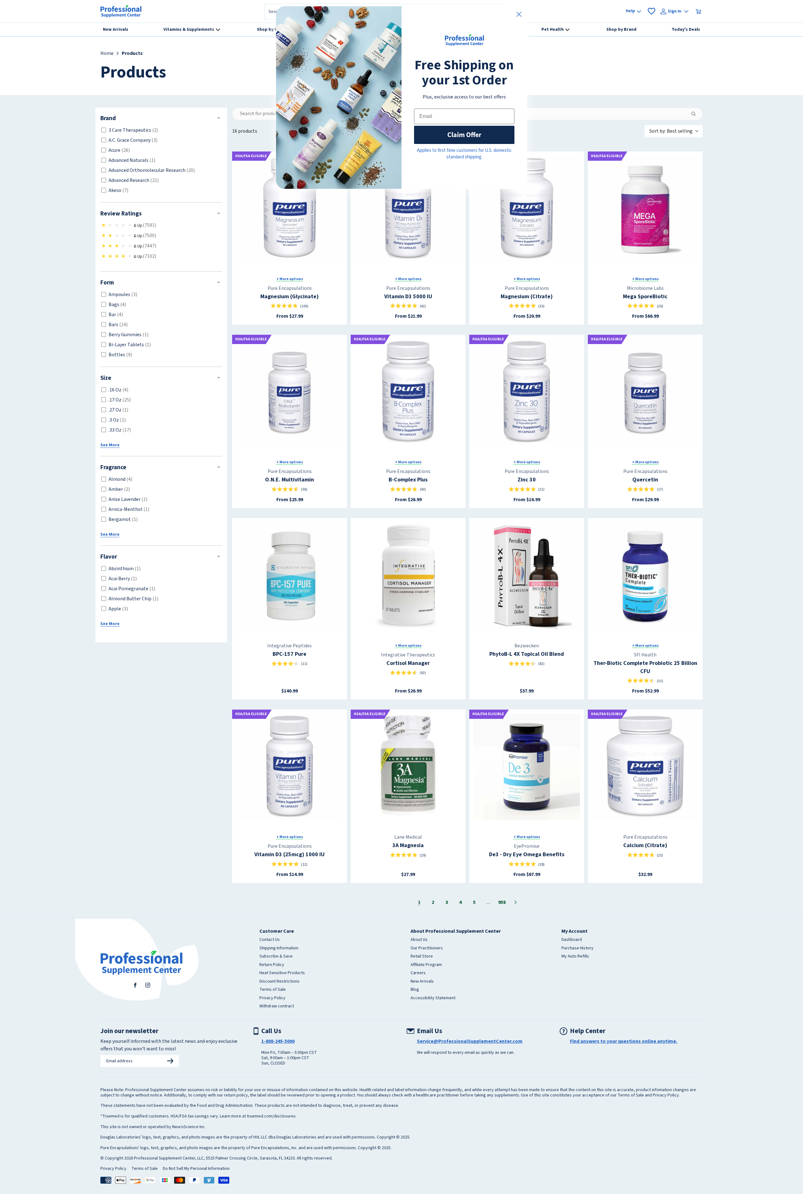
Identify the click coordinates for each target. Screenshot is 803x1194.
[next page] (515, 902)
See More (110, 445)
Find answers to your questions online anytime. (623, 1041)
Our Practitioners (427, 948)
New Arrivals (422, 981)
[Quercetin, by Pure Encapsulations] (645, 392)
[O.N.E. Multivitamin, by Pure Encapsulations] (289, 392)
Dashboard (571, 940)
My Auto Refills (575, 956)
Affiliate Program (426, 965)
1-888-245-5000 (278, 1041)
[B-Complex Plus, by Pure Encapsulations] (408, 392)
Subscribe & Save (276, 956)
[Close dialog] (518, 14)
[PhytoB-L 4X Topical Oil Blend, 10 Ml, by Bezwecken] (527, 575)
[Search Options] (696, 114)
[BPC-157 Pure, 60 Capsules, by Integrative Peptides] (289, 575)
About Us (419, 940)
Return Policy (271, 965)
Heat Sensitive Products (282, 973)
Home (107, 53)
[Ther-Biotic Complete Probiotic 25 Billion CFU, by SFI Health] (645, 575)
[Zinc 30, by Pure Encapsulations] (527, 392)
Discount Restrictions (279, 981)
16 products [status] (244, 131)
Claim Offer (464, 134)
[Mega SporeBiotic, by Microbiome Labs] (645, 209)
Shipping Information (278, 948)
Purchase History (577, 948)
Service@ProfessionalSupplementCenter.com (470, 1041)
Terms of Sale (272, 990)
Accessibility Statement (433, 998)
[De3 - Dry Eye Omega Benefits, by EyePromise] (527, 767)
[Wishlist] (651, 11)
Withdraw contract (276, 1006)
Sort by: (671, 131)
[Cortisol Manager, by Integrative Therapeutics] (408, 575)
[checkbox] (160, 130)
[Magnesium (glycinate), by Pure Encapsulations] (289, 209)
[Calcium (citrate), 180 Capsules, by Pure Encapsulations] (645, 767)
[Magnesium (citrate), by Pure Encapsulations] (527, 209)
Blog (415, 990)
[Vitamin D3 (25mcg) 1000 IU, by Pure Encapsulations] (289, 767)
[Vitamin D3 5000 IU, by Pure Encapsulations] (408, 209)
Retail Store (422, 956)
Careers (418, 973)
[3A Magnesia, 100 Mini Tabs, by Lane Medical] (408, 767)
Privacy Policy (272, 998)
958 (502, 902)
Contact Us (269, 940)
